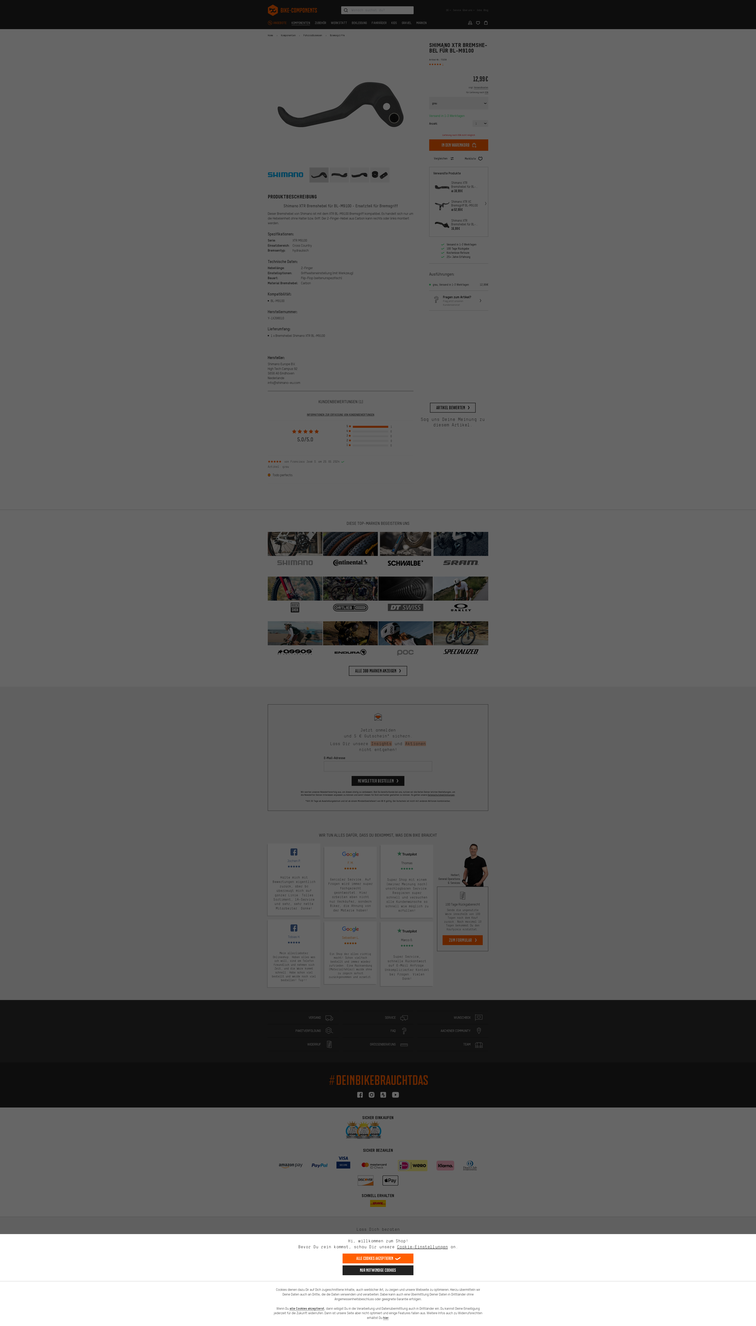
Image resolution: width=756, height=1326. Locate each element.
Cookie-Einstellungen (422, 1246)
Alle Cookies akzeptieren (374, 1258)
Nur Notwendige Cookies (378, 1270)
